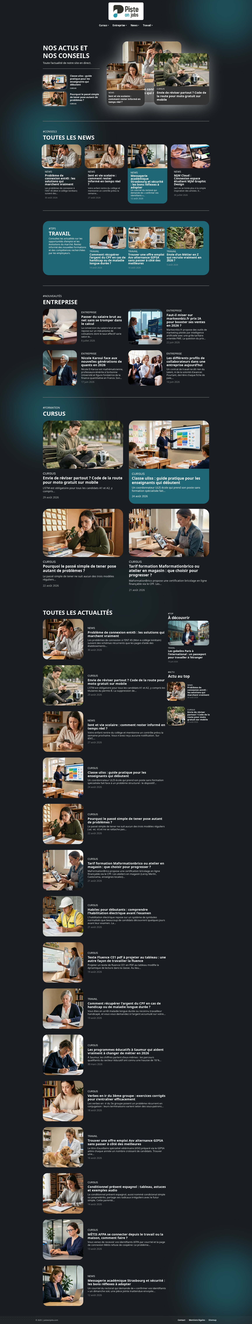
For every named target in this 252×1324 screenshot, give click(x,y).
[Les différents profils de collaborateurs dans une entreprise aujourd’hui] (145, 368)
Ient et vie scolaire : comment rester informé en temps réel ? (124, 99)
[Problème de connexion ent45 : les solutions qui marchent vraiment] (61, 156)
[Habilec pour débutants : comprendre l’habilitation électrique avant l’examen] (63, 916)
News (111, 93)
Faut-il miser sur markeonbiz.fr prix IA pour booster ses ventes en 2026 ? (186, 320)
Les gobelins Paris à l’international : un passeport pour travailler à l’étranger (187, 654)
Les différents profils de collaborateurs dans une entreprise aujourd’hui (186, 361)
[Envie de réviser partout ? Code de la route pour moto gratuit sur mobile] (181, 69)
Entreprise (60, 302)
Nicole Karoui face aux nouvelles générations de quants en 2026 (101, 361)
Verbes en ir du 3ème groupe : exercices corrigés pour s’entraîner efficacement (126, 1097)
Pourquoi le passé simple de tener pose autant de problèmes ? (84, 97)
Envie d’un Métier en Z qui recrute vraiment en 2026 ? (184, 257)
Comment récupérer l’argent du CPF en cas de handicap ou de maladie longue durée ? (108, 259)
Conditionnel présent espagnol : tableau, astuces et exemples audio (127, 1188)
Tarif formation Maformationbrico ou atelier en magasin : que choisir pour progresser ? (164, 571)
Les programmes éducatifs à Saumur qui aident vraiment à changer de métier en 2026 (126, 1051)
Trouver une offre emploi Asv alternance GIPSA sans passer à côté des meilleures (146, 259)
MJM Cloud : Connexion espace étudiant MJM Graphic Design (190, 179)
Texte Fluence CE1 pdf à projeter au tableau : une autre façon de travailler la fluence (127, 959)
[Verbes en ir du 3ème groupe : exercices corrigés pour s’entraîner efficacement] (63, 1101)
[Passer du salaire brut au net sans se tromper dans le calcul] (60, 326)
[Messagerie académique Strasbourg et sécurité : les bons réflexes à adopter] (147, 156)
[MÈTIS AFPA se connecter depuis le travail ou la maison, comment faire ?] (63, 1239)
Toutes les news (68, 137)
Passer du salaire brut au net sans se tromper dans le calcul (101, 320)
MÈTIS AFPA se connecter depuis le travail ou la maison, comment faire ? (125, 1236)
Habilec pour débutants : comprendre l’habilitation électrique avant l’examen (119, 911)
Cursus (73, 88)
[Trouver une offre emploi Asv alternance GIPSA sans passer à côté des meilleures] (146, 238)
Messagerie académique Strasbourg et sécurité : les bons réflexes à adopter (147, 181)
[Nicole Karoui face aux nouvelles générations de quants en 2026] (60, 368)
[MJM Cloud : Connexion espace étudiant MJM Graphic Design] (190, 156)
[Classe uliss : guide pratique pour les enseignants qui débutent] (54, 82)
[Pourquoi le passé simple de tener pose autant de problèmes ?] (54, 99)
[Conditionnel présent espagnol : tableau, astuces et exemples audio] (63, 1193)
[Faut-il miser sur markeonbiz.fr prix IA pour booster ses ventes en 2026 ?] (145, 326)
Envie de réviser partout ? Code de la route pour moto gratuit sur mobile (181, 96)
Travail (60, 233)
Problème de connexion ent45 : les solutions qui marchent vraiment (60, 179)
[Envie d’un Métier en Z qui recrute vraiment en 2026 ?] (185, 238)
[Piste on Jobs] (126, 11)
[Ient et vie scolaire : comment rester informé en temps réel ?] (126, 76)
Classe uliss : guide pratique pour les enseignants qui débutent (81, 80)
